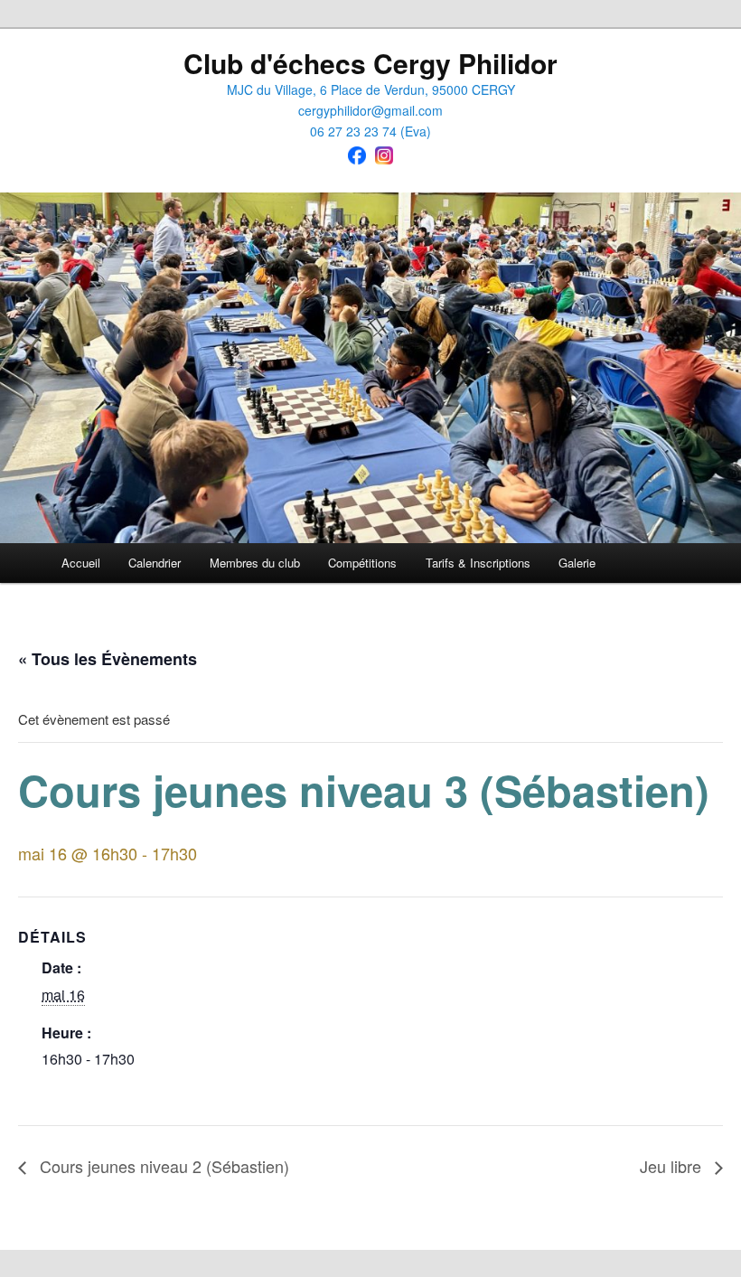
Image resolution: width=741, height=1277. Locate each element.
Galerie (577, 562)
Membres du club (255, 562)
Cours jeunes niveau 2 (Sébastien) (162, 1166)
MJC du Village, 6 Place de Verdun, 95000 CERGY (371, 89)
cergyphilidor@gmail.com (370, 110)
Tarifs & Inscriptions (478, 562)
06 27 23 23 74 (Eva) (370, 131)
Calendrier (154, 562)
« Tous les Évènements (107, 659)
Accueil (80, 562)
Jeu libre (673, 1166)
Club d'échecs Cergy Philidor (370, 62)
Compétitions (362, 562)
